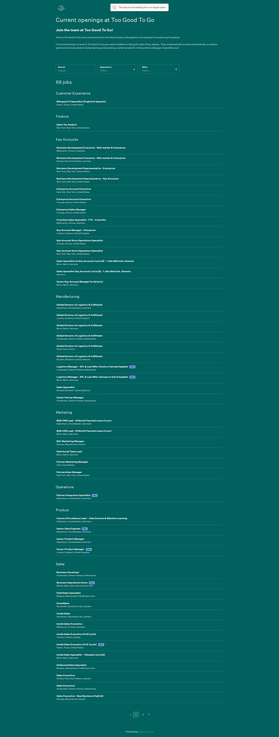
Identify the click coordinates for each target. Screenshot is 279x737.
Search (61, 67)
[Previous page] (130, 714)
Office (144, 67)
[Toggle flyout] (134, 69)
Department (105, 67)
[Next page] (148, 714)
